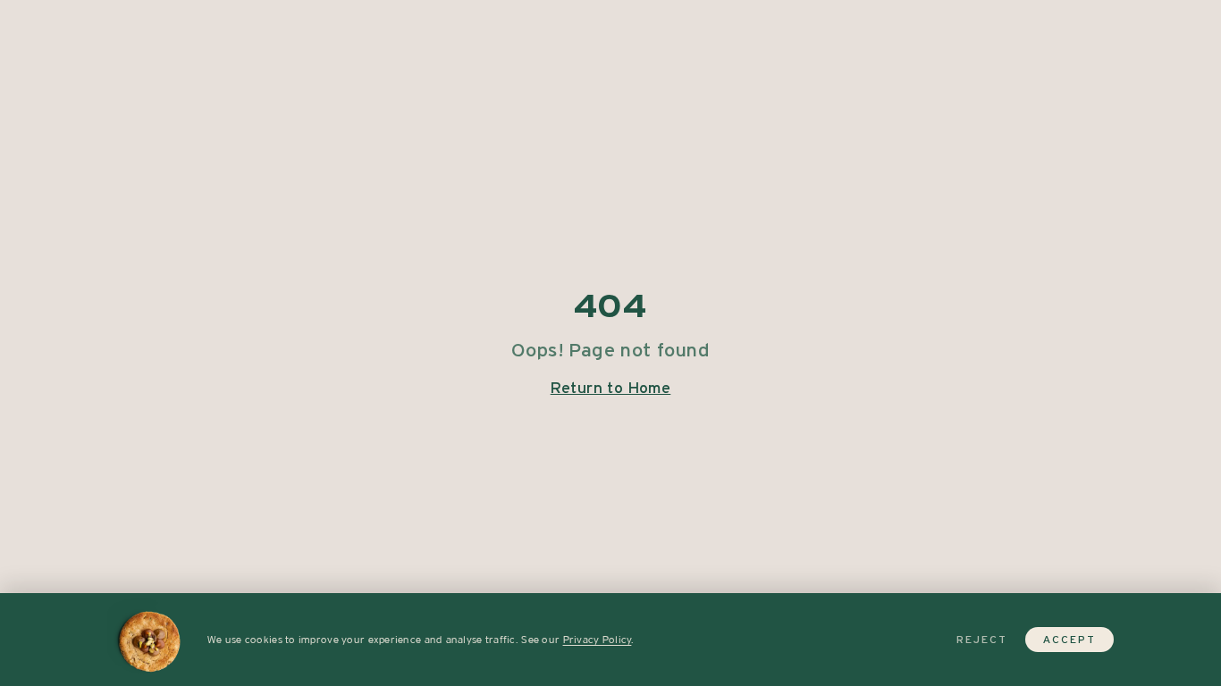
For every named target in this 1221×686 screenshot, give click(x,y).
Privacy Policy (597, 639)
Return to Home (611, 388)
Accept (1069, 639)
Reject (981, 639)
